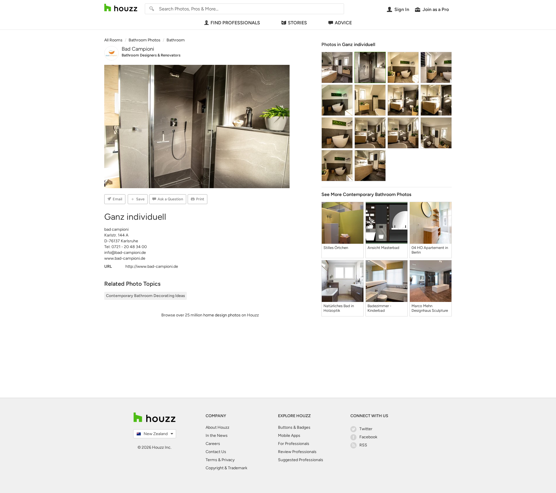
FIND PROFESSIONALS (235, 22)
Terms (211, 459)
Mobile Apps (289, 435)
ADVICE (343, 22)
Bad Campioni (138, 49)
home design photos (222, 315)
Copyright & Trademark (226, 467)
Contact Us (216, 451)
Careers (213, 443)
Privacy (228, 459)
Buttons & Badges (294, 427)
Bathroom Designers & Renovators (151, 55)
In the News (217, 435)
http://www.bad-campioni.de (151, 266)
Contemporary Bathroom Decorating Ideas (145, 295)
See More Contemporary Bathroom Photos (366, 194)
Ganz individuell (358, 44)
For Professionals (293, 443)
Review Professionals (297, 451)
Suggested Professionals (300, 459)
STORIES (297, 22)
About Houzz (217, 427)
